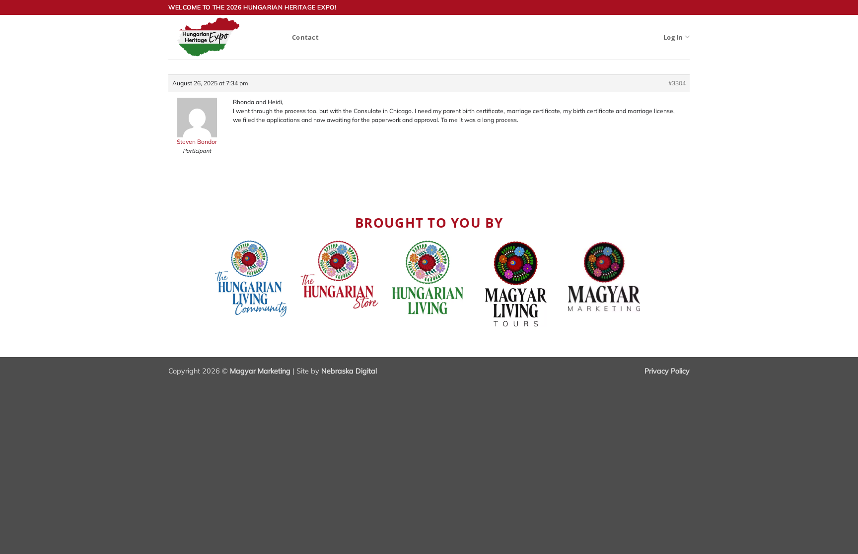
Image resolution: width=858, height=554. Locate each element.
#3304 (677, 83)
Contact (305, 37)
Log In (673, 37)
